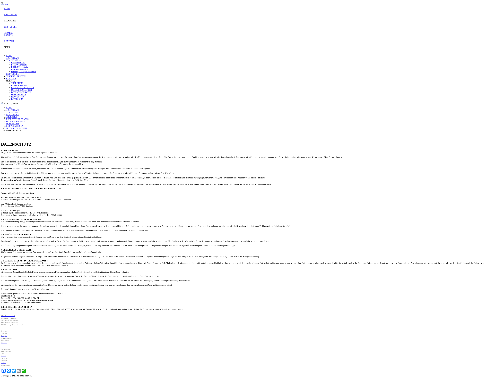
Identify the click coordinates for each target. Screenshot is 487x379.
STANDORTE (12, 60)
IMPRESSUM (17, 99)
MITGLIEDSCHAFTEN (21, 90)
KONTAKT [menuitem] (9, 41)
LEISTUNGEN (12, 74)
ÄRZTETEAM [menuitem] (10, 15)
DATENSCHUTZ (18, 94)
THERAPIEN (17, 83)
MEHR (9, 81)
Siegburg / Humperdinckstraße (23, 72)
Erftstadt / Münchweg (20, 69)
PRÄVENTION (17, 97)
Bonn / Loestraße (18, 62)
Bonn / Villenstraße (19, 65)
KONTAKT (11, 78)
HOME (9, 56)
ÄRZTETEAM (12, 58)
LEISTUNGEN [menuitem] (10, 27)
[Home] (4, 4)
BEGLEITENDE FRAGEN (22, 88)
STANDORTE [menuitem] (10, 21)
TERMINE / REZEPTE (16, 76)
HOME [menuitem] (7, 8)
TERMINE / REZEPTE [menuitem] (9, 34)
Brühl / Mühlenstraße (19, 67)
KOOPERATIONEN (20, 85)
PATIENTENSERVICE (21, 92)
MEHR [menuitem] (7, 47)
